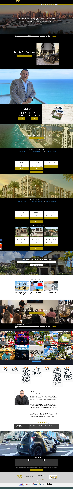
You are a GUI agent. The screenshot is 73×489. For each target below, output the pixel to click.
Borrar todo (16, 37)
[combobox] (30, 460)
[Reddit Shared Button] (1, 245)
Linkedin (27, 487)
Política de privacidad (39, 487)
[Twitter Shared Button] (1, 242)
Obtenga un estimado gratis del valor (36, 265)
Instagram (25, 487)
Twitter (20, 487)
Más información (36, 137)
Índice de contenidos (50, 487)
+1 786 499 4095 (29, 479)
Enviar (36, 470)
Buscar (54, 36)
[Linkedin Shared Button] (1, 243)
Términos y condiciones (45, 487)
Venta (51, 326)
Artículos (56, 4)
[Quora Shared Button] (1, 247)
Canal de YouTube (49, 4)
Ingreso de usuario (55, 487)
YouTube (30, 487)
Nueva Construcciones (43, 4)
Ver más (36, 171)
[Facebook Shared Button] (1, 240)
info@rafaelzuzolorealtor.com (41, 475)
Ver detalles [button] (21, 168)
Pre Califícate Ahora (36, 312)
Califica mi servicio (35, 487)
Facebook (22, 487)
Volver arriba (17, 487)
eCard (53, 4)
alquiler (51, 36)
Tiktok (31, 487)
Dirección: (32, 425)
